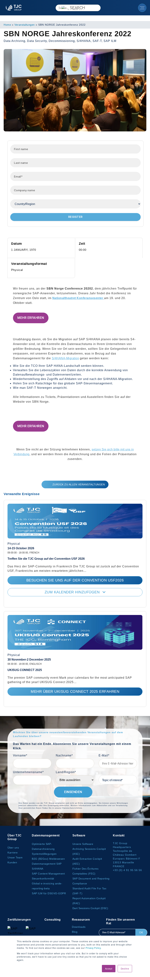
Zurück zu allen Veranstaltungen (78, 484)
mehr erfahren (30, 318)
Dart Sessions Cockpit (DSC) (90, 908)
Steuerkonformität (43, 878)
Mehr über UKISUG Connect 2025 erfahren (75, 691)
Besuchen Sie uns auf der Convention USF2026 (75, 580)
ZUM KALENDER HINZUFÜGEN (73, 592)
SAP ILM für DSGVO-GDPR (49, 893)
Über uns (13, 847)
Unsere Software (82, 843)
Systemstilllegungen (44, 853)
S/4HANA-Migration (65, 358)
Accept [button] (108, 968)
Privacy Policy (93, 947)
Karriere (13, 852)
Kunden (12, 862)
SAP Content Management (48, 873)
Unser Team (15, 857)
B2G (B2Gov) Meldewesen (48, 858)
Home (7, 24)
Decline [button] (125, 968)
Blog (74, 931)
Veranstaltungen (24, 24)
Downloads (79, 926)
